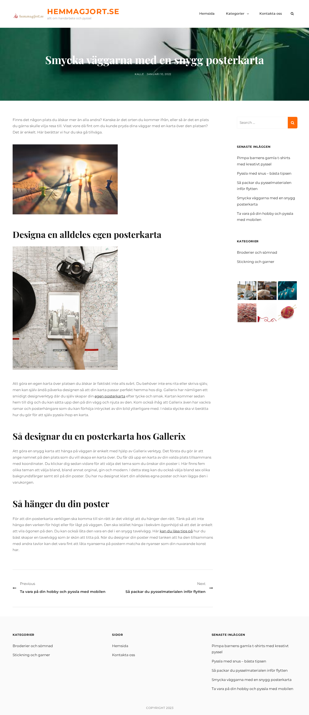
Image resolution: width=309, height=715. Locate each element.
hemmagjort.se (83, 11)
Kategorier (235, 14)
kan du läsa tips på (176, 531)
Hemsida (207, 14)
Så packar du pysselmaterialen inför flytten (250, 670)
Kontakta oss (270, 14)
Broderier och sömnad (257, 252)
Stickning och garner (255, 262)
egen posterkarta (110, 396)
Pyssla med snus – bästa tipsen (264, 173)
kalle (139, 74)
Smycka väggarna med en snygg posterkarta (252, 680)
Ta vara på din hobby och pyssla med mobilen (252, 689)
